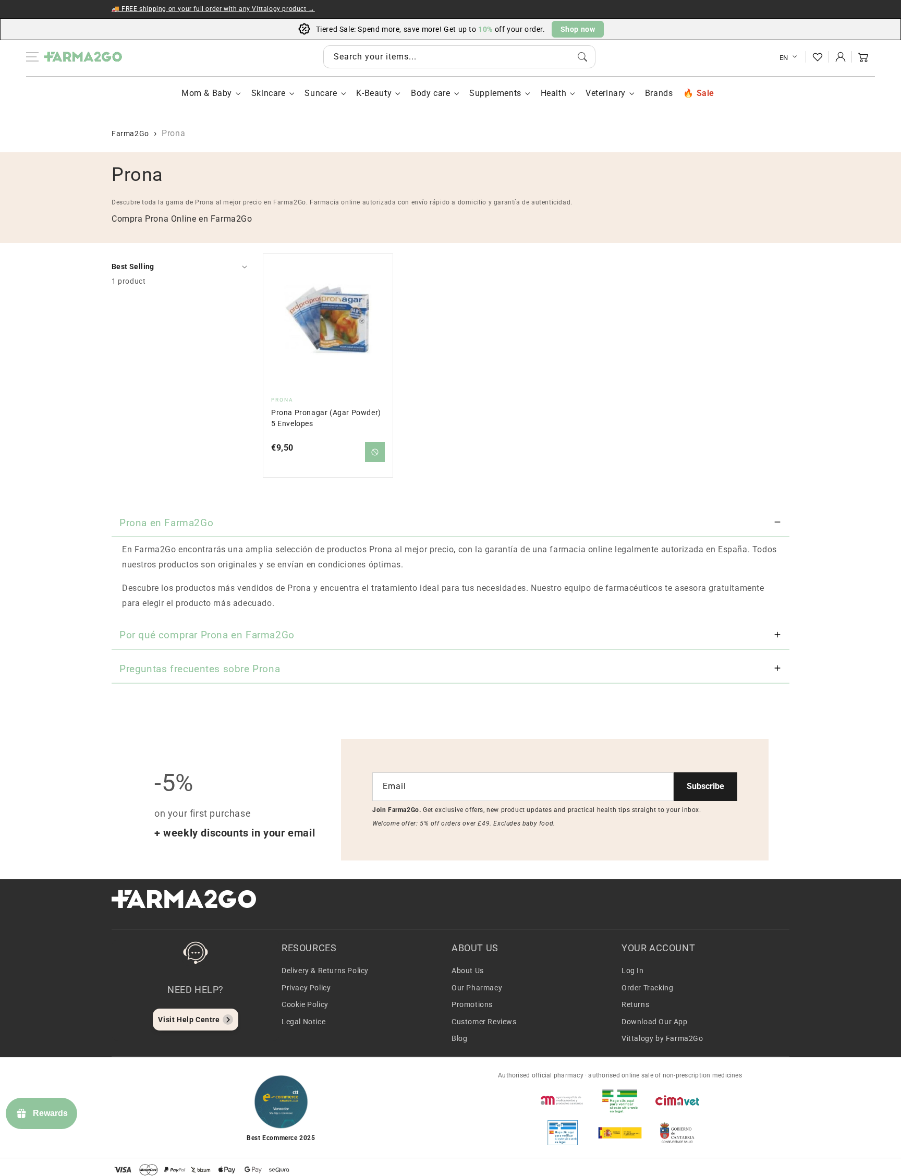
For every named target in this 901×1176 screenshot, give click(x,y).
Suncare (321, 93)
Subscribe (705, 786)
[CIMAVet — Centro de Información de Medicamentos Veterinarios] (677, 1100)
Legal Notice (303, 1021)
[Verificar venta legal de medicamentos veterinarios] (563, 1132)
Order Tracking (647, 988)
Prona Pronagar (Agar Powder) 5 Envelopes (326, 418)
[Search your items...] (582, 57)
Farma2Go (130, 133)
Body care (430, 93)
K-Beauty (374, 93)
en (784, 58)
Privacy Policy (306, 988)
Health (554, 93)
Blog (459, 1038)
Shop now (578, 29)
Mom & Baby (206, 93)
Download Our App (655, 1021)
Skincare (268, 93)
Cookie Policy (305, 1004)
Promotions (472, 1004)
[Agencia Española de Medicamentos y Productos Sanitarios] (563, 1100)
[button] (863, 56)
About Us (468, 970)
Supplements (495, 93)
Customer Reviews (484, 1021)
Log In (633, 970)
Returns (635, 1004)
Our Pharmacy (477, 988)
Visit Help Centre (189, 1019)
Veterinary (606, 93)
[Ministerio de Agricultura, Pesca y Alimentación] (620, 1132)
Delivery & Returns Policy (325, 970)
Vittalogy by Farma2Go (662, 1038)
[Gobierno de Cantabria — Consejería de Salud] (677, 1132)
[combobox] (459, 56)
